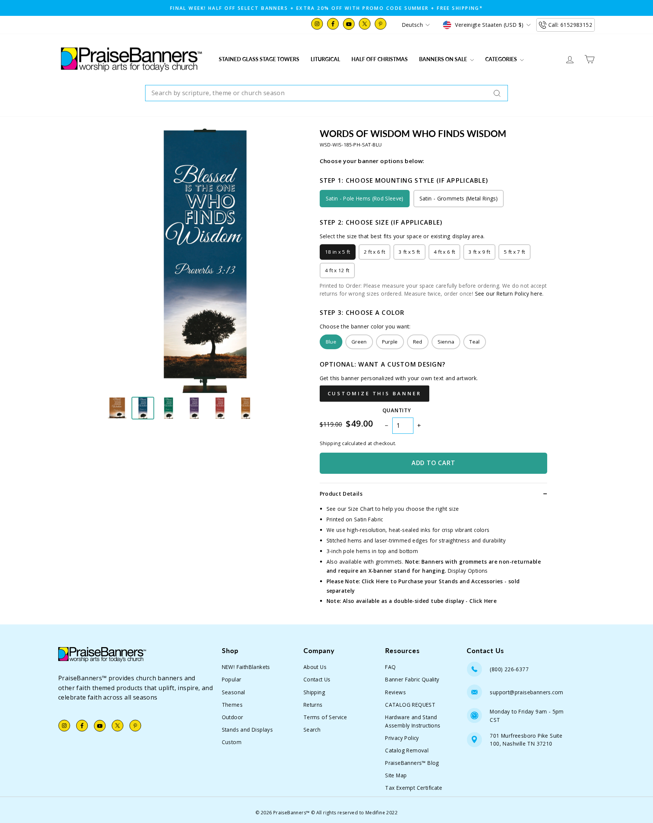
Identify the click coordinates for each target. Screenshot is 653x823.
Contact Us (317, 679)
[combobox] (326, 93)
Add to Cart (433, 463)
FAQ (390, 666)
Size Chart (361, 508)
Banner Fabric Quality (412, 679)
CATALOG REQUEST (410, 704)
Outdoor (232, 717)
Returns (313, 704)
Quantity (396, 410)
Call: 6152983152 (570, 24)
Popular (231, 679)
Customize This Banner (374, 393)
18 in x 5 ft (337, 251)
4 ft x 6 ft (444, 251)
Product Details (341, 493)
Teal (474, 341)
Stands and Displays (247, 729)
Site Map (396, 775)
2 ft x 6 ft (374, 251)
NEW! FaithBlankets (246, 666)
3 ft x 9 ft (479, 251)
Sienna (446, 341)
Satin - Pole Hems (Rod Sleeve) (365, 198)
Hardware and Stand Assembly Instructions (412, 721)
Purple (390, 341)
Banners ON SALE (443, 59)
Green (359, 341)
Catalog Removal (407, 750)
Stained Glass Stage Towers (259, 59)
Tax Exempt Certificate (413, 787)
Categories (501, 59)
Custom (231, 742)
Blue (331, 341)
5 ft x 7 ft (514, 251)
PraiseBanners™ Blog (412, 762)
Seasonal (233, 692)
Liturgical (325, 59)
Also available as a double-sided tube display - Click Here (420, 600)
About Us (314, 666)
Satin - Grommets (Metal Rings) (458, 198)
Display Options (468, 570)
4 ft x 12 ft (337, 270)
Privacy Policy (402, 737)
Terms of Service (325, 717)
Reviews (395, 692)
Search (311, 729)
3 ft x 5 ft (409, 251)
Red (417, 341)
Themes (232, 704)
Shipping (314, 692)
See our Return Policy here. (509, 293)
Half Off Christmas (379, 59)
